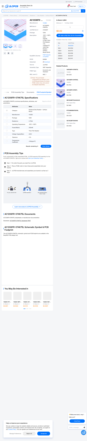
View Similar (46, 146)
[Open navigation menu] (3, 6)
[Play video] (27, 190)
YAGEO (45, 23)
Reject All (29, 433)
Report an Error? (46, 101)
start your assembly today (35, 158)
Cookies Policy (12, 429)
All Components (23, 15)
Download (47, 62)
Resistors (32, 15)
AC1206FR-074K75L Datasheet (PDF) (20, 220)
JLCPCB (5, 15)
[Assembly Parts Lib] (11, 6)
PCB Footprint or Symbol (46, 55)
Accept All (44, 433)
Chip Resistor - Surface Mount (45, 15)
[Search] (83, 11)
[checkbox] (7, 110)
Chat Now (77, 421)
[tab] (17, 92)
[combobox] (35, 10)
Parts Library (13, 15)
